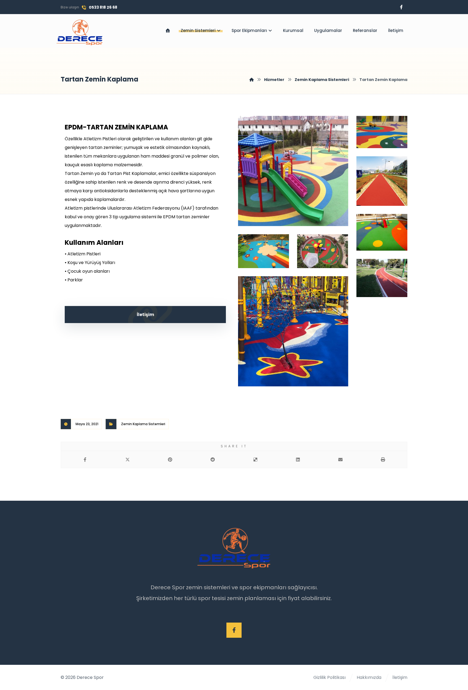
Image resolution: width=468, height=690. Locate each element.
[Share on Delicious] (255, 459)
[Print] (383, 459)
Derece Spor (90, 677)
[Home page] (251, 79)
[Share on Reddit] (213, 459)
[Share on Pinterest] (170, 459)
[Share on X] (127, 459)
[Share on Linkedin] (298, 459)
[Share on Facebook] (85, 459)
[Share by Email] (340, 459)
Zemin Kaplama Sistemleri (143, 424)
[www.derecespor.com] (80, 32)
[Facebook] (401, 7)
